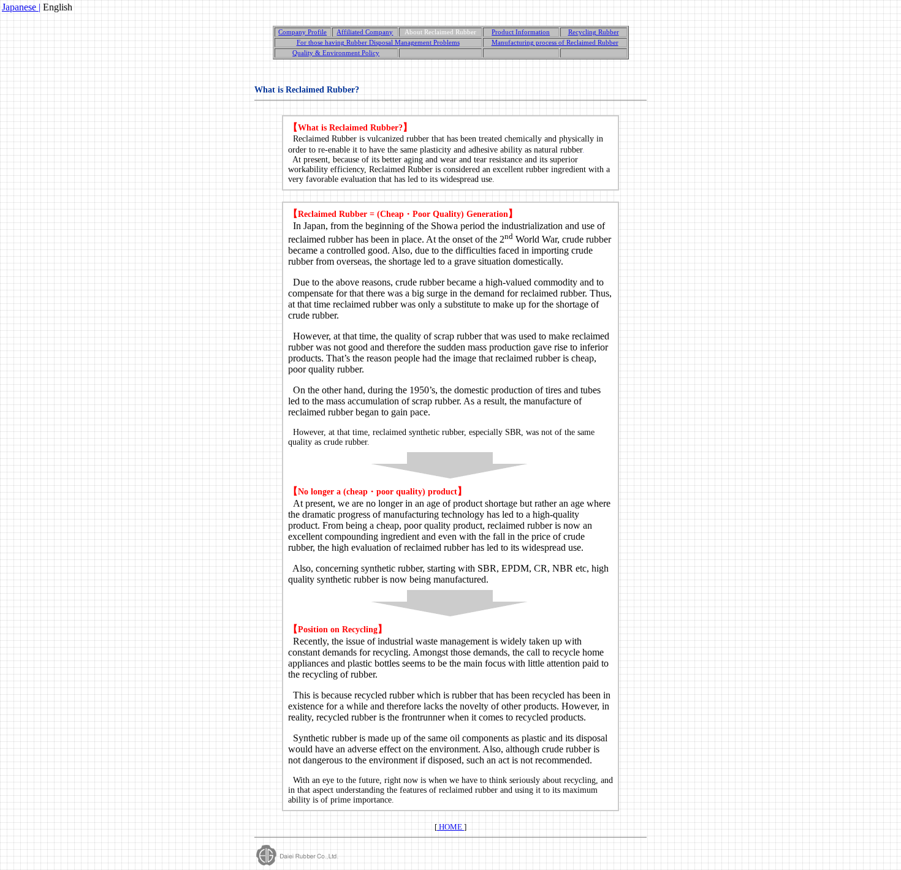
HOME (450, 826)
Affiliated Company (364, 32)
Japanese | (21, 7)
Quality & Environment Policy (335, 53)
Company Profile (302, 32)
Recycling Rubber (593, 32)
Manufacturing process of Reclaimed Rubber (555, 42)
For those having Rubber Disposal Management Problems (378, 42)
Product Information (521, 32)
